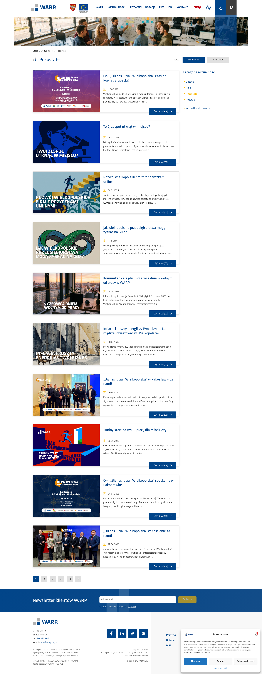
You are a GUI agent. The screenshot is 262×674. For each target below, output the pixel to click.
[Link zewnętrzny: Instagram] (143, 633)
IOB (170, 7)
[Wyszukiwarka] (231, 7)
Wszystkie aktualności (198, 108)
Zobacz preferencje (246, 661)
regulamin (132, 607)
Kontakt (182, 7)
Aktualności (116, 7)
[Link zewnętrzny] (208, 7)
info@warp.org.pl (48, 642)
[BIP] (197, 7)
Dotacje (150, 7)
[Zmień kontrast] (220, 7)
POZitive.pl (142, 661)
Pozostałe (191, 94)
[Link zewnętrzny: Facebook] (111, 633)
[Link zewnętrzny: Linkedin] (122, 633)
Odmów (220, 661)
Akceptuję (195, 661)
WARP (99, 7)
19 (70, 579)
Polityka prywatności (219, 668)
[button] (255, 634)
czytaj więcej (161, 111)
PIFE (161, 7)
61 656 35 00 (43, 638)
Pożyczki (136, 7)
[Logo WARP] (43, 7)
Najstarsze (218, 60)
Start (35, 51)
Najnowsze (193, 60)
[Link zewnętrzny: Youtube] (132, 633)
